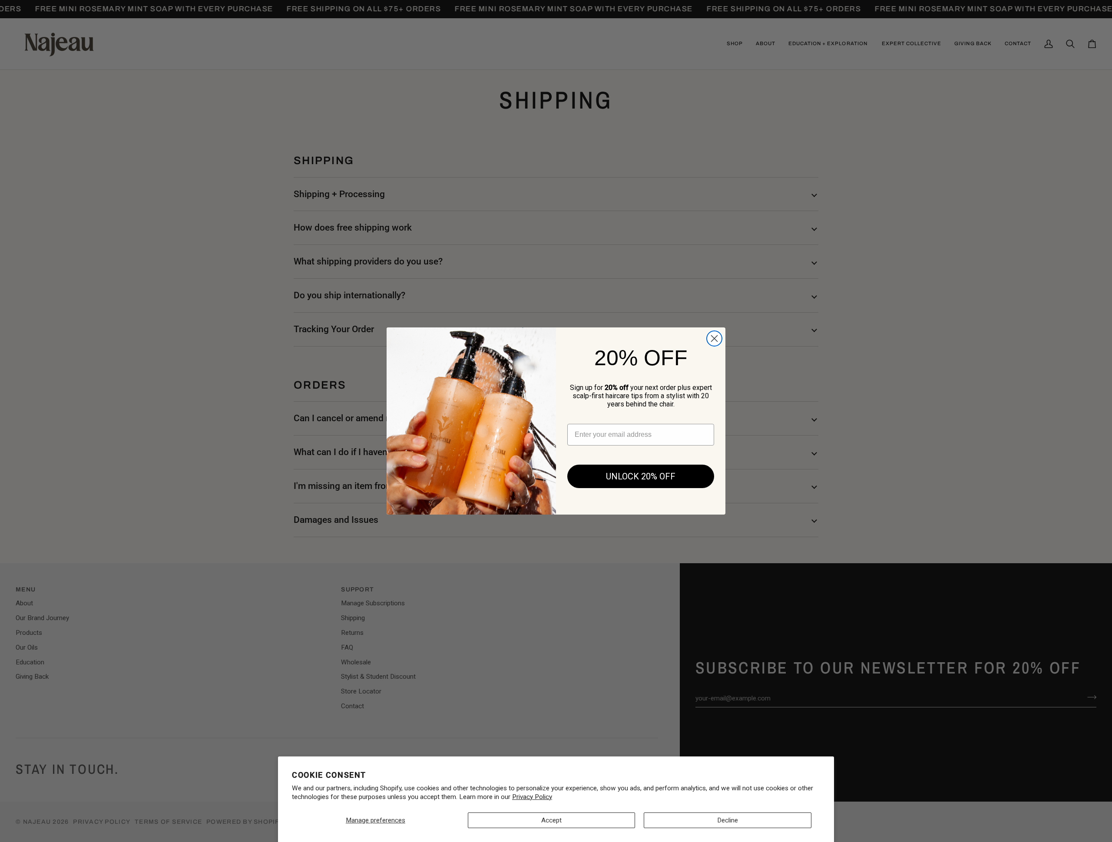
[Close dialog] (714, 338)
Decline (727, 820)
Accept (551, 820)
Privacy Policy (532, 797)
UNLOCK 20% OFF (640, 476)
